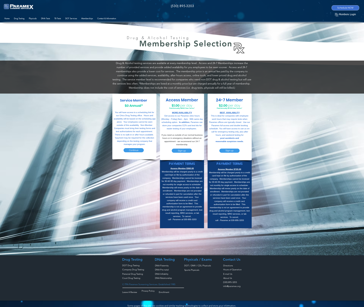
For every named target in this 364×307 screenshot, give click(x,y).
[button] (33, 18)
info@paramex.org (231, 286)
